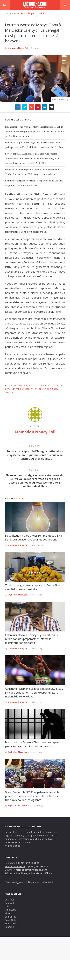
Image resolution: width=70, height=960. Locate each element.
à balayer (22, 385)
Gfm (7, 906)
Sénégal (9, 392)
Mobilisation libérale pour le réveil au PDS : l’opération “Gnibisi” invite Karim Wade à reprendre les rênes (32, 172)
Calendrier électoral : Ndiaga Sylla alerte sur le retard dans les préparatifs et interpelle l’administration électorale (31, 639)
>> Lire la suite (12, 845)
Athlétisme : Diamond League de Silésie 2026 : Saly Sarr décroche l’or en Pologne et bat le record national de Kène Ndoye (34, 692)
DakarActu (10, 909)
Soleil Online (11, 920)
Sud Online (10, 916)
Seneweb (9, 903)
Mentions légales (14, 882)
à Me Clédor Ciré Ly (40, 385)
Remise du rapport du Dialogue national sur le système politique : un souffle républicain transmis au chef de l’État (34, 145)
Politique (29, 13)
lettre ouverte (20, 389)
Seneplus (9, 926)
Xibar (7, 913)
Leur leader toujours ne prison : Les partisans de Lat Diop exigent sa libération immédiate (34, 183)
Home (8, 13)
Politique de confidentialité (39, 882)
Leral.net (9, 899)
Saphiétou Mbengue (17, 595)
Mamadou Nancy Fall (18, 48)
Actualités (18, 13)
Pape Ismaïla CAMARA (18, 805)
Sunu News (11, 923)
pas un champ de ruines (44, 389)
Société (40, 13)
